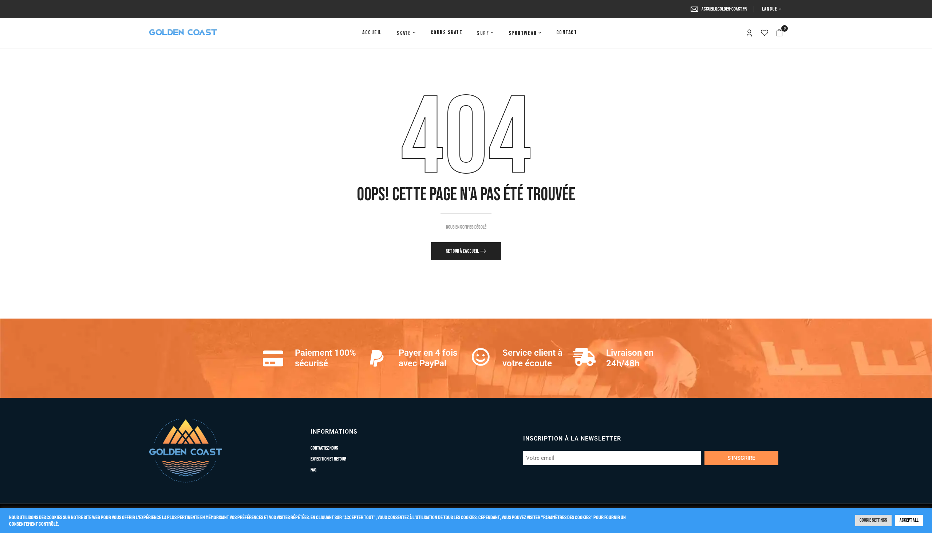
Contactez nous (324, 448)
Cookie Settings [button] (873, 520)
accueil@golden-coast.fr (724, 9)
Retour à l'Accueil (462, 251)
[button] (779, 33)
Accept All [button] (909, 520)
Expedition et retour (328, 459)
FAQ (313, 470)
